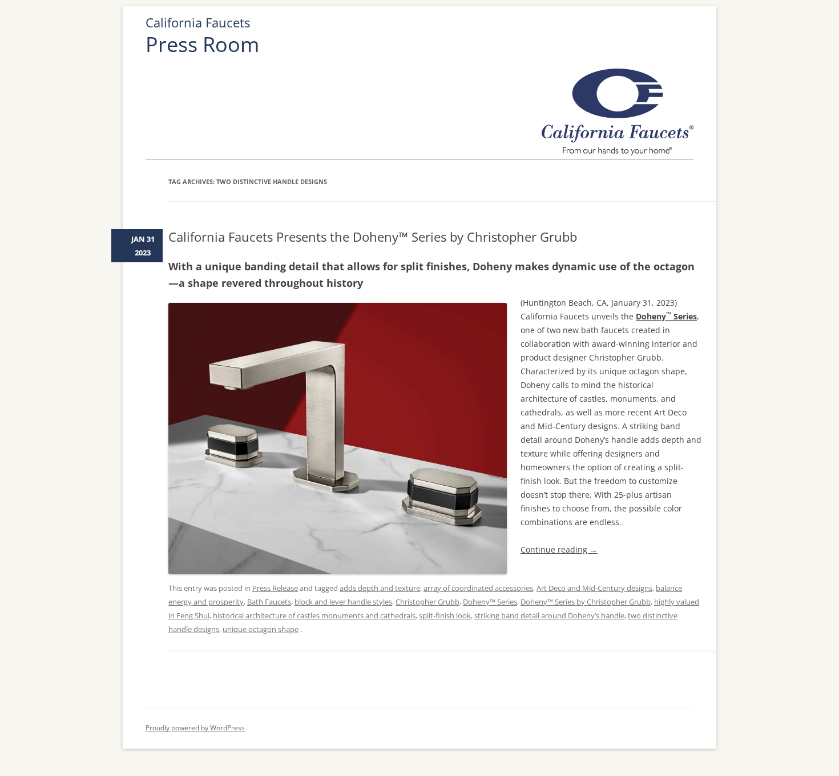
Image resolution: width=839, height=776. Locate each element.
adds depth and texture (380, 588)
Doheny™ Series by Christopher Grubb (586, 602)
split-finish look (445, 615)
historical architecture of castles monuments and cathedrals (314, 615)
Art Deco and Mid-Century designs (594, 588)
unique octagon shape (261, 629)
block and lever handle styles (343, 602)
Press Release (275, 588)
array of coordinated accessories (478, 588)
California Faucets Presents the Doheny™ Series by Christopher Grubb (372, 236)
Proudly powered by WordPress (195, 728)
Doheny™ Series (490, 602)
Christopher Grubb (427, 602)
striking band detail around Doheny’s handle (549, 615)
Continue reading (559, 549)
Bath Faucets (269, 602)
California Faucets (198, 22)
